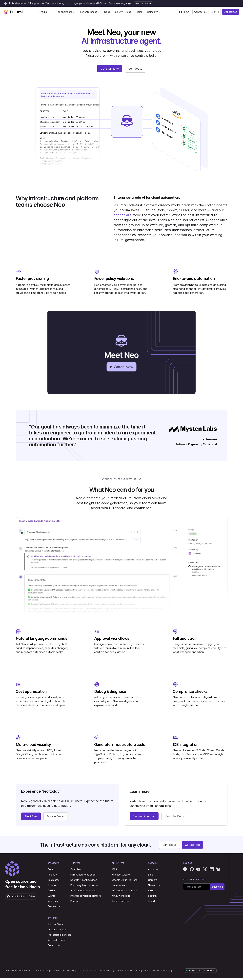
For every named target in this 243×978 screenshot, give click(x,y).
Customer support (58, 929)
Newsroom (154, 885)
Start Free (30, 816)
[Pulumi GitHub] (192, 869)
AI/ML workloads (121, 895)
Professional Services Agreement (133, 970)
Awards (152, 890)
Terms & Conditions (88, 970)
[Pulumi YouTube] (198, 869)
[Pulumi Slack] (185, 869)
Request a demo (57, 940)
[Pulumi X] (205, 869)
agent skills (122, 215)
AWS (114, 869)
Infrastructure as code (83, 874)
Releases (53, 901)
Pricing (138, 11)
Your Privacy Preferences (17, 970)
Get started (230, 11)
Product (44, 11)
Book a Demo (55, 816)
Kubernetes (118, 885)
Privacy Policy (107, 970)
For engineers (64, 11)
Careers (152, 879)
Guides (51, 890)
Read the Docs (174, 816)
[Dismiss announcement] (237, 3)
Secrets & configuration (83, 879)
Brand (151, 901)
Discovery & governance (84, 885)
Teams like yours (121, 901)
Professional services (59, 934)
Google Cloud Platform (125, 879)
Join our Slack (55, 924)
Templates (54, 879)
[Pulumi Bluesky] (218, 869)
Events (51, 895)
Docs (107, 11)
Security (152, 895)
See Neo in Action (144, 816)
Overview (75, 869)
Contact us (200, 11)
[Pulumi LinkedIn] (212, 869)
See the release (143, 3)
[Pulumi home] (13, 12)
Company (152, 11)
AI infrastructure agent (83, 890)
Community (54, 906)
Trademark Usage (42, 970)
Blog (128, 11)
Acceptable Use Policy (65, 970)
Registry (118, 11)
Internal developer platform (85, 895)
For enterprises (88, 11)
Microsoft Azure (121, 874)
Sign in (215, 11)
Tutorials (52, 885)
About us (153, 869)
